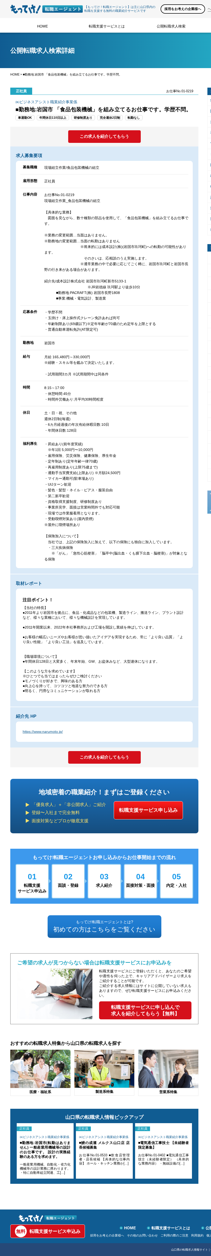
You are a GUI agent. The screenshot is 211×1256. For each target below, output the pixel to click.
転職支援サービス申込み (48, 1231)
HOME (42, 26)
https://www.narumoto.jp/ (43, 731)
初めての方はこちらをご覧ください (104, 926)
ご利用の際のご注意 (174, 1235)
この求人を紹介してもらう (104, 136)
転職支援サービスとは (107, 26)
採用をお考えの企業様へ (182, 9)
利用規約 (197, 1235)
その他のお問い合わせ (142, 1235)
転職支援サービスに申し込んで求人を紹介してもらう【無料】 (145, 1010)
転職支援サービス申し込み (148, 810)
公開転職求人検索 (171, 26)
